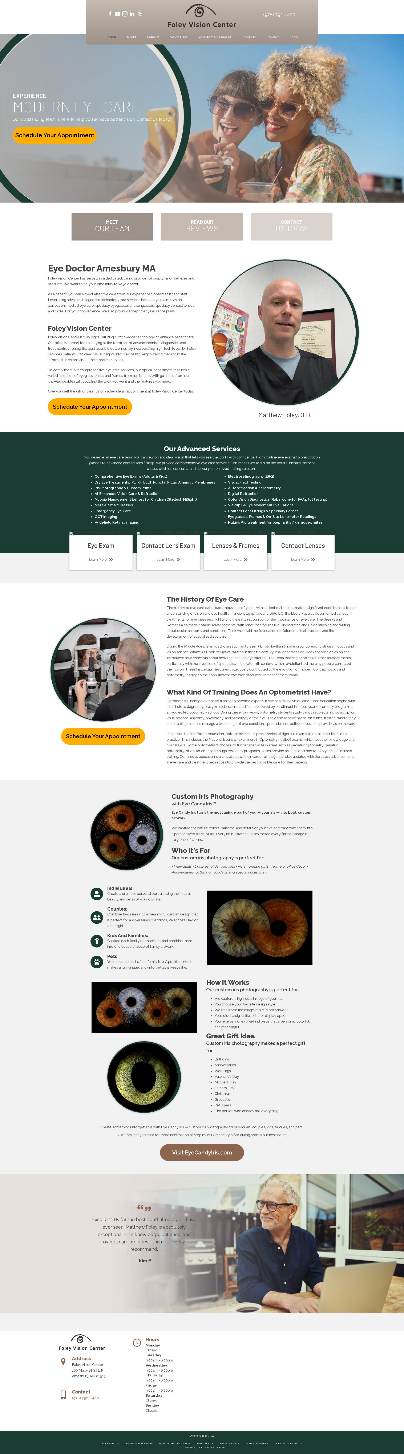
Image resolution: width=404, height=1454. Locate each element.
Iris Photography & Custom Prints (123, 488)
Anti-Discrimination (139, 1443)
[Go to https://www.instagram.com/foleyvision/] (125, 14)
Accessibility (111, 1443)
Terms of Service (257, 1443)
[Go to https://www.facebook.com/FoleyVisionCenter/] (110, 14)
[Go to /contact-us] (291, 227)
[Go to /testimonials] (202, 227)
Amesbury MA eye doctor (117, 284)
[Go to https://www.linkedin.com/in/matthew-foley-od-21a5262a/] (132, 14)
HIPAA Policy (205, 1443)
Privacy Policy (229, 1443)
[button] (55, 135)
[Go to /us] (112, 227)
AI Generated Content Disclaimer (202, 1447)
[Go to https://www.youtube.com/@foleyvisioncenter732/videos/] (117, 14)
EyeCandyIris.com (139, 1135)
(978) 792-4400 (279, 14)
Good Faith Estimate (288, 1443)
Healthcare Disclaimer (175, 1443)
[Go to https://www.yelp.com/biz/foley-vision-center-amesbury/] (139, 14)
